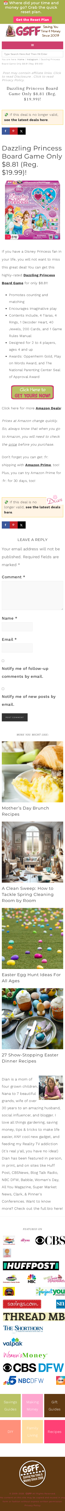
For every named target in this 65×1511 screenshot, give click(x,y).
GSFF (32, 31)
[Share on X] (22, 131)
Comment (13, 577)
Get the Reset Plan (32, 20)
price (12, 444)
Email (9, 639)
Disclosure (23, 76)
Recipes (55, 1431)
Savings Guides (10, 1405)
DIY (10, 1431)
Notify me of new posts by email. (29, 700)
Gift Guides (55, 1405)
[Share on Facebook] (6, 131)
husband (52, 1108)
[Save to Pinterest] (14, 131)
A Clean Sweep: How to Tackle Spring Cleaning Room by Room (28, 894)
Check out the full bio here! (38, 1208)
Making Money (32, 1405)
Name (9, 618)
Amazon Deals (48, 408)
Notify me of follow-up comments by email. (25, 672)
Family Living (32, 1431)
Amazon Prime (38, 465)
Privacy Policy (13, 80)
